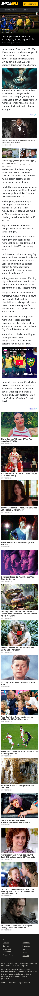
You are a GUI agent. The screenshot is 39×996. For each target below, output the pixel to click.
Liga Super (27, 10)
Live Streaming (30, 4)
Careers (6, 946)
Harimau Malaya (10, 10)
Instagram (26, 946)
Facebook (26, 943)
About (5, 939)
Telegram (26, 956)
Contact (6, 943)
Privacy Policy (8, 955)
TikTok (25, 952)
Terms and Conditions (7, 950)
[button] (19, 78)
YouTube (26, 949)
